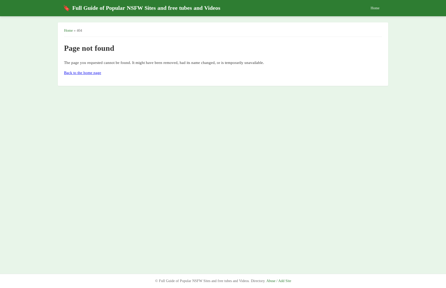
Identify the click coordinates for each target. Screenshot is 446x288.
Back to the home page (82, 73)
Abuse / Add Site (278, 281)
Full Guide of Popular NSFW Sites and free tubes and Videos (141, 8)
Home (375, 8)
